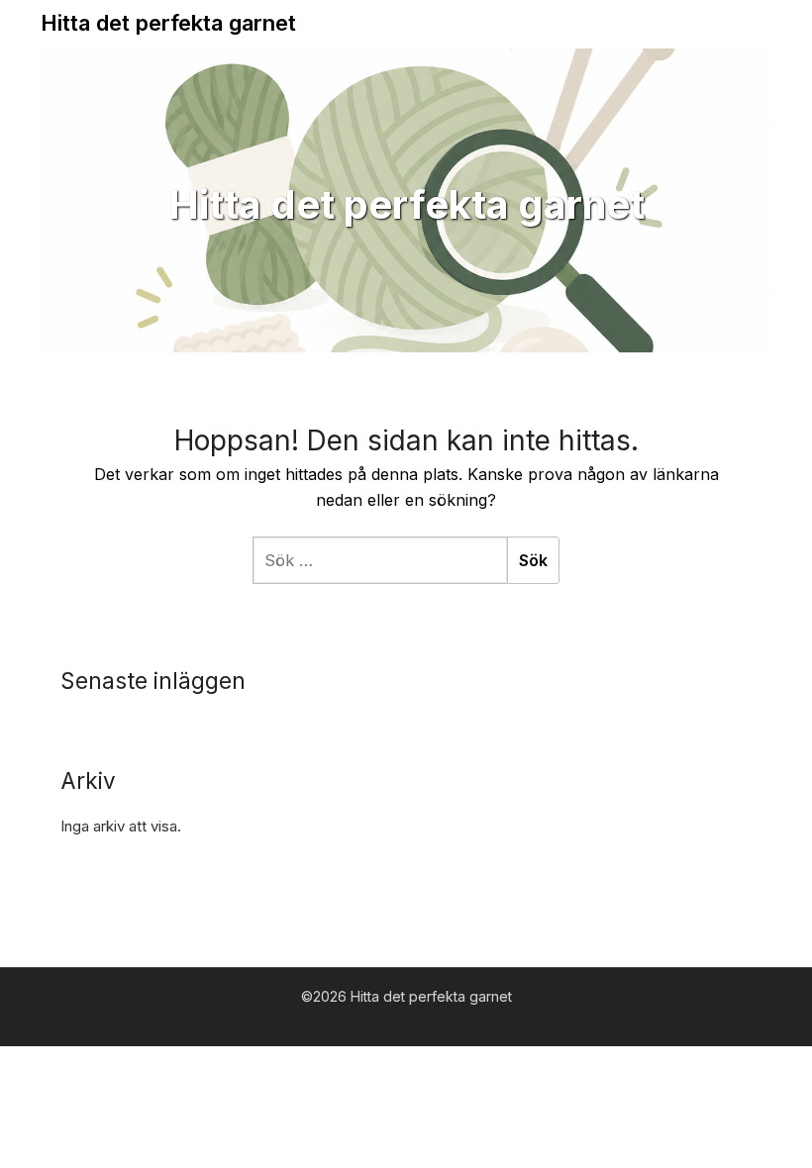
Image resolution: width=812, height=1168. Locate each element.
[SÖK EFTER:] (380, 560)
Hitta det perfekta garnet (168, 23)
